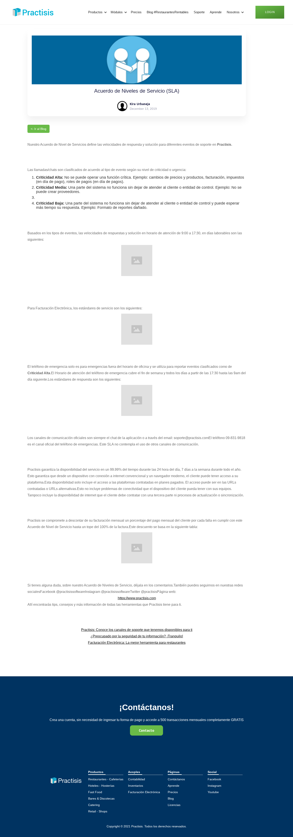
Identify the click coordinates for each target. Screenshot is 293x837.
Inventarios (135, 785)
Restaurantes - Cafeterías (105, 779)
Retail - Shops (97, 811)
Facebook (214, 779)
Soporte (199, 12)
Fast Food (95, 792)
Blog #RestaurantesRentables (168, 12)
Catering (94, 805)
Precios (136, 12)
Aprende (216, 12)
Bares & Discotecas (101, 798)
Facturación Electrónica (144, 792)
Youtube (213, 792)
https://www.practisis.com (137, 598)
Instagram (214, 785)
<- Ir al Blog (38, 129)
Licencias (174, 805)
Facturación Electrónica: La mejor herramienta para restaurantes (137, 642)
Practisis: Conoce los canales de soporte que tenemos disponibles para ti (136, 630)
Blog (171, 798)
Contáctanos (176, 779)
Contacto (146, 730)
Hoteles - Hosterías (101, 785)
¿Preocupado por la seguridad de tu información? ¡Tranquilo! (137, 636)
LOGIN (270, 12)
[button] (97, 12)
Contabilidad (136, 779)
